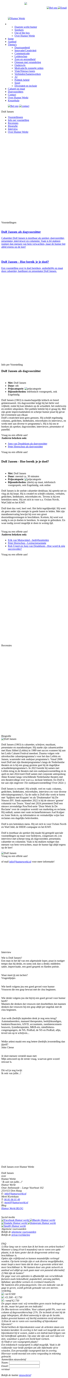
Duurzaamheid (22, 47)
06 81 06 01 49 (12, 1199)
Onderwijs (20, 65)
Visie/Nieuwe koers (25, 71)
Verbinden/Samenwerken (28, 74)
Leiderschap (21, 56)
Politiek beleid (22, 79)
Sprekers (19, 29)
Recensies (13, 123)
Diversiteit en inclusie (26, 85)
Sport (17, 82)
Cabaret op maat (16, 88)
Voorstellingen (15, 117)
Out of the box (22, 32)
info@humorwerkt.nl (20, 861)
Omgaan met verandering (28, 62)
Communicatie (22, 53)
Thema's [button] (12, 44)
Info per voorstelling (18, 120)
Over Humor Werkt (25, 35)
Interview (13, 129)
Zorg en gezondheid (25, 59)
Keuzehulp (13, 100)
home (11, 38)
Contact (12, 94)
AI (16, 77)
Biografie (13, 126)
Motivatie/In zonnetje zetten (29, 68)
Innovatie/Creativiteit (25, 50)
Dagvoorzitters (15, 91)
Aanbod (12, 41)
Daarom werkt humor (26, 27)
